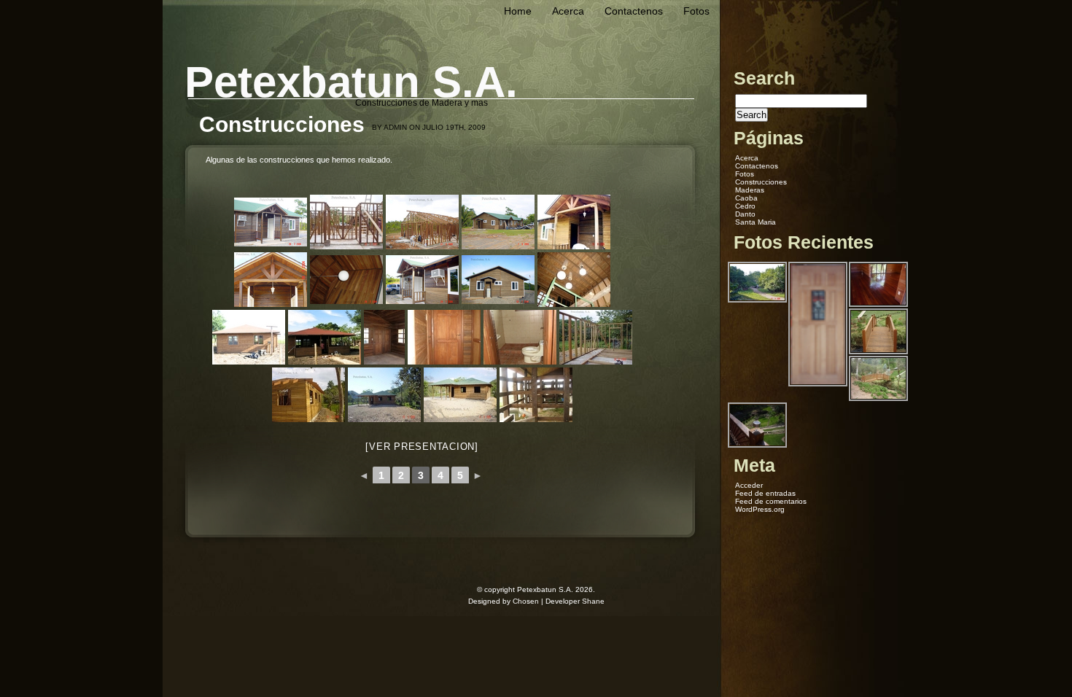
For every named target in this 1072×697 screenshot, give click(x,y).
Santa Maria (755, 222)
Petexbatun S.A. (351, 82)
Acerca (568, 11)
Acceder (749, 485)
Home (518, 11)
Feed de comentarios (771, 501)
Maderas (749, 190)
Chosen (526, 601)
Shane (593, 601)
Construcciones (761, 182)
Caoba (746, 198)
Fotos (696, 11)
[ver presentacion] (421, 446)
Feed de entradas (765, 493)
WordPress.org (760, 509)
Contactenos (634, 11)
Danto (745, 214)
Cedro (745, 206)
